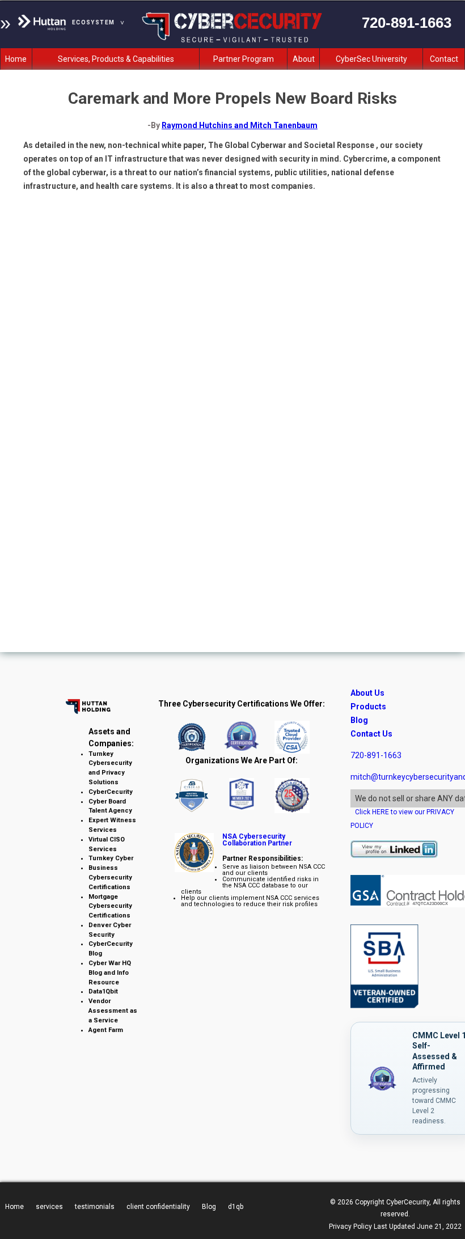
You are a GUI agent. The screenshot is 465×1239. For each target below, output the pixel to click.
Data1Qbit (103, 991)
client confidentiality (158, 1207)
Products (368, 706)
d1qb (235, 1207)
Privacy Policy (350, 1226)
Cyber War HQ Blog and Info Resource (109, 972)
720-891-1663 (375, 755)
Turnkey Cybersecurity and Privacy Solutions (110, 768)
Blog (359, 720)
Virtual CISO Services (106, 844)
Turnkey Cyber (110, 858)
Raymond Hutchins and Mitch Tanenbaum (240, 125)
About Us (367, 692)
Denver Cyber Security (109, 929)
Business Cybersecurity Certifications (110, 877)
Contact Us (371, 733)
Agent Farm (105, 1030)
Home (14, 1207)
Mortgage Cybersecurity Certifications (110, 906)
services (49, 1207)
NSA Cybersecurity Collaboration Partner (257, 839)
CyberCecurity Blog (110, 948)
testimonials (95, 1207)
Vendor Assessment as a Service (112, 1010)
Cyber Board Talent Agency (110, 806)
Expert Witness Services (112, 825)
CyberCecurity (110, 792)
